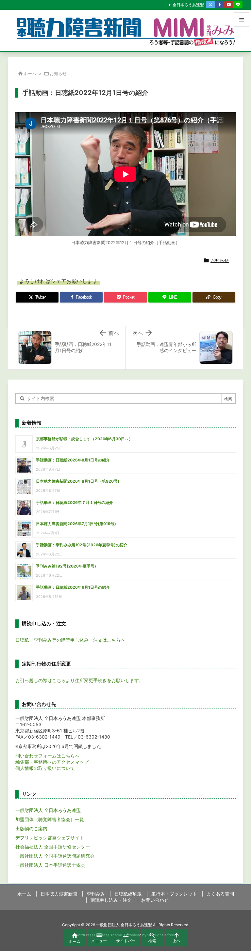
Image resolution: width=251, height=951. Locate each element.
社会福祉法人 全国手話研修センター (52, 847)
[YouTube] (228, 4)
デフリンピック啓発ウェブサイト (49, 837)
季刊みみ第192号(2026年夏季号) (66, 566)
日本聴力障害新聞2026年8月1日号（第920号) (77, 481)
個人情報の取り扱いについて (45, 768)
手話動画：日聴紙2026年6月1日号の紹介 (73, 587)
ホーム (30, 73)
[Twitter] (210, 4)
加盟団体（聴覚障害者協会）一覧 (49, 819)
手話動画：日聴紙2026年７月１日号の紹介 (74, 502)
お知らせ (58, 73)
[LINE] (238, 4)
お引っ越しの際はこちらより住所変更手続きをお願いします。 (79, 680)
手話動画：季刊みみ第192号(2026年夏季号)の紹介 (81, 544)
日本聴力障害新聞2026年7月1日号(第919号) (76, 523)
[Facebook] (219, 4)
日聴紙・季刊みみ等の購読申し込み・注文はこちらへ (70, 640)
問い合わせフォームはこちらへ (47, 755)
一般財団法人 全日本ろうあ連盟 (48, 810)
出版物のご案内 (31, 828)
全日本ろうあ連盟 (188, 4)
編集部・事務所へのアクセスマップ (52, 762)
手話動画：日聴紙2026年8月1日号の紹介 (73, 460)
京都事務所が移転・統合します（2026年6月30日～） (84, 438)
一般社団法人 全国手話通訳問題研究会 (54, 856)
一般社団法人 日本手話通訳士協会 (50, 865)
